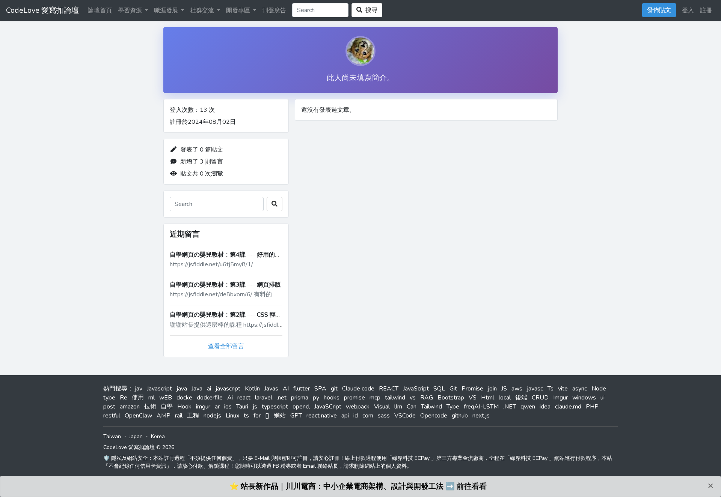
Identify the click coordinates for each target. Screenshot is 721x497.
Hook (184, 406)
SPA (320, 388)
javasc (535, 388)
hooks (331, 397)
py (316, 397)
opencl (301, 406)
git (334, 388)
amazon (130, 406)
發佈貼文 (659, 10)
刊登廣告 (274, 10)
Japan (136, 436)
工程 (193, 415)
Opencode (433, 415)
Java (197, 388)
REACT (388, 388)
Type (452, 406)
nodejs (212, 415)
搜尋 (369, 10)
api (345, 415)
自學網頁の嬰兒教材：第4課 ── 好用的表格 (228, 255)
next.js (481, 415)
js (255, 406)
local (505, 397)
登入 (688, 10)
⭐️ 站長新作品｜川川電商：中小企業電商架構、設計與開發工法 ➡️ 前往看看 (358, 486)
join (492, 388)
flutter (301, 388)
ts (246, 415)
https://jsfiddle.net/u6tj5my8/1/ (211, 264)
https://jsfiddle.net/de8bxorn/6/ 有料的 (221, 294)
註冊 (706, 10)
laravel (263, 397)
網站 (280, 415)
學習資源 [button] (130, 10)
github (460, 415)
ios (228, 406)
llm (398, 406)
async (579, 388)
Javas (271, 388)
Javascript (159, 388)
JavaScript (416, 388)
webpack (358, 406)
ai (209, 388)
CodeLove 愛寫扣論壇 (42, 10)
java (181, 388)
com (367, 415)
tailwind (395, 397)
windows (584, 397)
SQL (439, 388)
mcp (375, 397)
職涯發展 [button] (166, 10)
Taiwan (112, 436)
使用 (138, 397)
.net (282, 397)
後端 (521, 397)
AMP (163, 415)
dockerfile (210, 397)
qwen (527, 406)
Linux (232, 415)
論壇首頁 (100, 10)
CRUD (540, 397)
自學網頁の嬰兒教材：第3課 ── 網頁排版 (225, 285)
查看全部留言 (226, 346)
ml (151, 397)
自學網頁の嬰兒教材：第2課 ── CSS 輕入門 (229, 315)
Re (123, 397)
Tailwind (431, 406)
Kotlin (252, 388)
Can (411, 406)
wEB (165, 397)
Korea (158, 436)
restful (111, 415)
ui (602, 397)
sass (384, 415)
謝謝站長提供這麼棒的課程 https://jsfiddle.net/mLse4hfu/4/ (248, 325)
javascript (228, 388)
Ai (230, 397)
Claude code (358, 388)
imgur (203, 406)
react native (321, 415)
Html (487, 397)
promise (354, 397)
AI (286, 388)
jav (138, 388)
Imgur (560, 397)
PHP (592, 406)
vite (563, 388)
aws (516, 388)
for (257, 415)
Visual (382, 406)
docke (184, 397)
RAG (426, 397)
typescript (275, 406)
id (355, 415)
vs (413, 397)
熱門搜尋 (115, 388)
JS (504, 388)
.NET (509, 406)
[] (267, 415)
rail (179, 415)
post (109, 406)
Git (453, 388)
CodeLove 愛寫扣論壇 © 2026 (138, 447)
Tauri (242, 406)
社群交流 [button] (203, 10)
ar (217, 406)
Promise (472, 388)
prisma (299, 397)
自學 (167, 406)
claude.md (568, 406)
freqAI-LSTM (481, 406)
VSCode (405, 415)
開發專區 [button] (239, 10)
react (243, 397)
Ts (551, 388)
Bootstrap (450, 397)
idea (545, 406)
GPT (296, 415)
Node (598, 388)
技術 (150, 406)
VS (473, 397)
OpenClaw (138, 415)
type (109, 397)
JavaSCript (327, 406)
